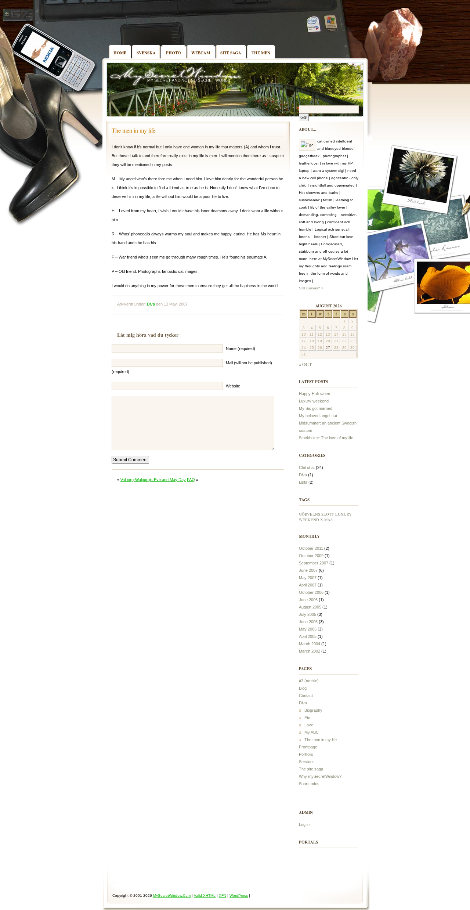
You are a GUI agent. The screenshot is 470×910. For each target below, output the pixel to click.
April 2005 (308, 636)
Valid (205, 895)
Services (307, 761)
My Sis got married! (316, 408)
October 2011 (311, 548)
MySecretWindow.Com (290, 4)
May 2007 (308, 577)
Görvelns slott (316, 514)
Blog (303, 688)
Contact (306, 695)
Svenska (146, 53)
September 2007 (313, 563)
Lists (303, 482)
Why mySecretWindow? (320, 776)
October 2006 (311, 592)
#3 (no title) (309, 681)
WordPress (238, 895)
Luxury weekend (314, 401)
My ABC (311, 732)
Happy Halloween (314, 393)
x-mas (326, 519)
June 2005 (308, 622)
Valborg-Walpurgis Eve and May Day (153, 479)
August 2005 (310, 607)
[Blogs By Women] (345, 852)
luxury (343, 514)
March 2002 (309, 651)
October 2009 (311, 555)
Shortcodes (309, 783)
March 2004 (309, 644)
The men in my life (133, 130)
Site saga (230, 53)
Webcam (200, 53)
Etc (307, 717)
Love (308, 725)
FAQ (191, 479)
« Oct (305, 364)
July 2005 (307, 614)
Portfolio (306, 754)
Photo (173, 53)
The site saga (311, 769)
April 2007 (308, 585)
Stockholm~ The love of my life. (326, 438)
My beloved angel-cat (318, 416)
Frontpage (308, 747)
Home (119, 53)
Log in (304, 824)
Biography (313, 710)
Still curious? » (311, 288)
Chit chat (307, 467)
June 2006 (308, 599)
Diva (151, 304)
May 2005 (308, 629)
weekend (309, 519)
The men (261, 53)
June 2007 (308, 570)
